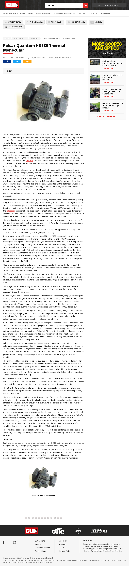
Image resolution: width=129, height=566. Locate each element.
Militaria (93, 13)
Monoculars (8, 57)
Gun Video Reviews (42, 547)
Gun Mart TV (107, 13)
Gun (14, 22)
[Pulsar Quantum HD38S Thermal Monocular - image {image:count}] (43, 479)
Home (7, 38)
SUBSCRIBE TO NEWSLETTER (109, 5)
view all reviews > (107, 116)
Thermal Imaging (21, 57)
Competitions (78, 22)
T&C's (61, 547)
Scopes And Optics (38, 57)
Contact (62, 544)
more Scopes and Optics (107, 48)
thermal (29, 160)
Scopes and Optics (19, 38)
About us (63, 541)
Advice (82, 13)
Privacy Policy (64, 551)
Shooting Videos (44, 13)
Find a (36, 22)
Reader (16, 27)
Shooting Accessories (64, 13)
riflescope (11, 211)
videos (98, 22)
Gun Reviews (26, 13)
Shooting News (10, 13)
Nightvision (34, 38)
